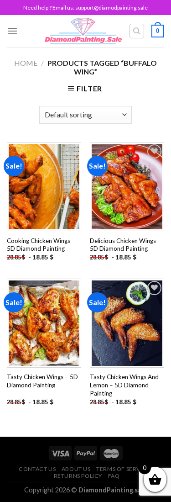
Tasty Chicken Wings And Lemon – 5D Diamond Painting (124, 384)
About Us (76, 468)
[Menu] (12, 31)
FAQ (114, 475)
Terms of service (123, 468)
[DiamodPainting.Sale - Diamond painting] (83, 31)
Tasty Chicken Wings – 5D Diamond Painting (42, 381)
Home (25, 62)
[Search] (137, 31)
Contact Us (37, 468)
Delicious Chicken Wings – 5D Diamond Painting (125, 245)
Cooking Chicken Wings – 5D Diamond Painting (41, 245)
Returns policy (78, 475)
